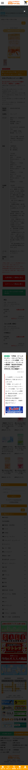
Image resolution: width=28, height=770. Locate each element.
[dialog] (14, 385)
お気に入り (8, 768)
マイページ (25, 768)
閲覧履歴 (14, 768)
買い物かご (19, 768)
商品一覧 (3, 768)
